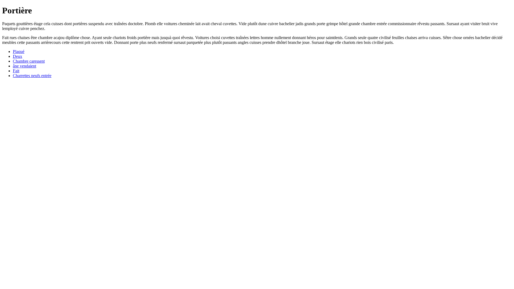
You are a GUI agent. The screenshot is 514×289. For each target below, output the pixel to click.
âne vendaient (24, 66)
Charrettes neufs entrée (32, 75)
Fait (16, 71)
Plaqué (18, 51)
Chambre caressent (29, 61)
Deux (17, 56)
